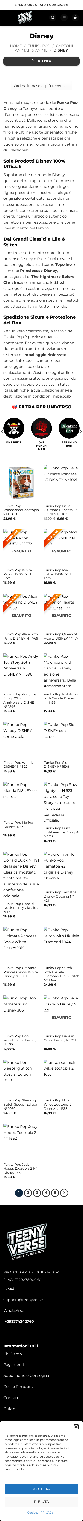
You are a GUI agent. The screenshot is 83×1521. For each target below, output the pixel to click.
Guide (9, 1409)
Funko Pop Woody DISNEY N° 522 (18, 765)
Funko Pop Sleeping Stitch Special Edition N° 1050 (20, 1104)
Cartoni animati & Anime (44, 48)
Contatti (11, 1397)
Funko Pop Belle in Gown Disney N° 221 (60, 1038)
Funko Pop (39, 46)
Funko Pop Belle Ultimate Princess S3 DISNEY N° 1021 (60, 510)
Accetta (41, 1489)
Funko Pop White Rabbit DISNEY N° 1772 (17, 574)
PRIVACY (47, 1512)
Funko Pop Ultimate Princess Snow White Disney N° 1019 (20, 972)
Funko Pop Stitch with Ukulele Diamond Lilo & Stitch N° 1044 (61, 974)
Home (16, 46)
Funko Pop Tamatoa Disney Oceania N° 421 (60, 896)
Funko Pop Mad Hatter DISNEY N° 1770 (58, 574)
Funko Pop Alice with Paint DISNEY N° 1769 (20, 636)
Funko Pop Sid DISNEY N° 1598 (56, 765)
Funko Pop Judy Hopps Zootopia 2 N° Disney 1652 (20, 1169)
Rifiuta (41, 1501)
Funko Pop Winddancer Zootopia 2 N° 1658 (21, 510)
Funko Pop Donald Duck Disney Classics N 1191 (20, 908)
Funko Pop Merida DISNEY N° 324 (18, 825)
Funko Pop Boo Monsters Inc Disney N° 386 (19, 1040)
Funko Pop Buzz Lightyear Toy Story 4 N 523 (61, 832)
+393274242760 (19, 1321)
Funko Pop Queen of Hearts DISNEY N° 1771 (62, 636)
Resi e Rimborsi (18, 1386)
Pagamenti (13, 1364)
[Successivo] (64, 1193)
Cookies (32, 1512)
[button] (76, 1426)
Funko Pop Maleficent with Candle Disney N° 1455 (61, 698)
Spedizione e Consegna (26, 1375)
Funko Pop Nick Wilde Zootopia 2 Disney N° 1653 (57, 1104)
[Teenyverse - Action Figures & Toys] (24, 18)
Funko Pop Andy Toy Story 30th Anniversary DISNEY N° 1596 (20, 700)
